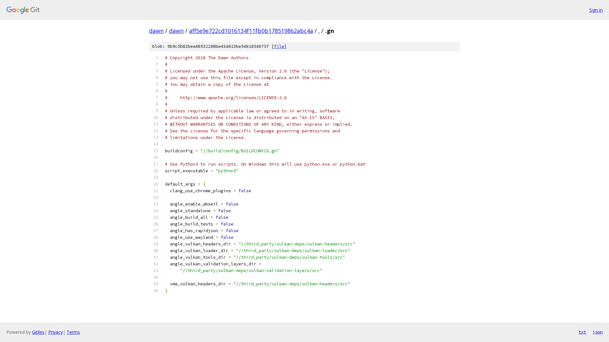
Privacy (55, 332)
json (598, 332)
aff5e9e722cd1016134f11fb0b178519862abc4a (251, 31)
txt (582, 332)
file (279, 46)
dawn (156, 31)
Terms (73, 332)
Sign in (596, 10)
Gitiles (38, 332)
